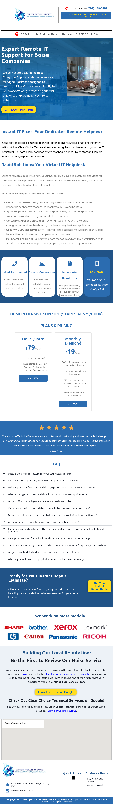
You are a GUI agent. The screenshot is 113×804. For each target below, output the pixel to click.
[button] (86, 23)
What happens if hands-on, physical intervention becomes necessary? (46, 559)
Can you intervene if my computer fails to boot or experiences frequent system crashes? (57, 545)
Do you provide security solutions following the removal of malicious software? (52, 515)
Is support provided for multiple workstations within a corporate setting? (49, 538)
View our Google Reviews (62, 710)
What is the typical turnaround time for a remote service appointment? (47, 494)
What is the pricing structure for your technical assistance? (40, 473)
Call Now (33, 378)
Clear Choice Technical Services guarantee (68, 673)
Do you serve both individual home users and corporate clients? (43, 552)
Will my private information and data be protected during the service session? (51, 487)
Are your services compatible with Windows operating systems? (43, 521)
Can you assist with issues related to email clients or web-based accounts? (49, 508)
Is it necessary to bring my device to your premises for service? (43, 480)
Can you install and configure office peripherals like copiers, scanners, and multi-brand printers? (56, 530)
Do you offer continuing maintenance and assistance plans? (41, 501)
